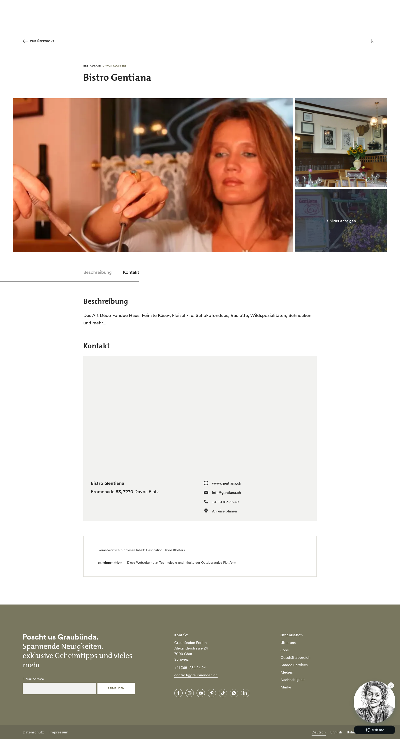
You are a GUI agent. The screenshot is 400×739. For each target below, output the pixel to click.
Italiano (353, 732)
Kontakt (131, 272)
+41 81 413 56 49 (225, 501)
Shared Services (294, 664)
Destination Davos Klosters (165, 550)
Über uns (288, 642)
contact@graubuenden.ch (196, 675)
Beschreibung (97, 272)
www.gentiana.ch (226, 483)
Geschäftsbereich (295, 657)
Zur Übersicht (41, 41)
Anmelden (116, 688)
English (336, 732)
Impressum (59, 732)
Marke (286, 687)
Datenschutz (33, 732)
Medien (287, 672)
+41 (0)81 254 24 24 (190, 667)
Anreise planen (224, 511)
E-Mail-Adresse (33, 679)
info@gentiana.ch (226, 492)
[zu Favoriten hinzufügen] (372, 40)
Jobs (285, 650)
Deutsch (319, 732)
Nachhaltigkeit (293, 679)
